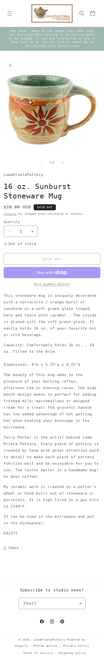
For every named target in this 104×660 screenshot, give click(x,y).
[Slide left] (41, 162)
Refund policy (45, 645)
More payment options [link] (52, 284)
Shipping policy (73, 653)
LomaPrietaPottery (49, 639)
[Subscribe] (80, 603)
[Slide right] (62, 162)
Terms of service (38, 653)
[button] (9, 13)
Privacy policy (76, 645)
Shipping (10, 213)
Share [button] (13, 548)
